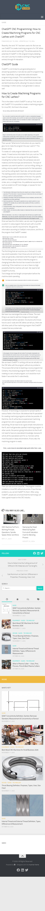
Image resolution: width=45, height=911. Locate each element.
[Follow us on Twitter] (41, 553)
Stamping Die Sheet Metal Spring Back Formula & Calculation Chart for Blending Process (30, 532)
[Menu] (42, 17)
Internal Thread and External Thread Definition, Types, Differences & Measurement (26, 651)
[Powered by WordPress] (14, 864)
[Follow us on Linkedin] (38, 553)
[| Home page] (22, 6)
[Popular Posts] (17, 599)
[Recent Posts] (7, 599)
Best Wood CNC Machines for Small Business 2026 (20, 750)
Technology (30, 620)
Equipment (16, 620)
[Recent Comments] (27, 599)
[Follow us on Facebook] (34, 553)
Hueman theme (34, 865)
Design (15, 633)
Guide (4, 22)
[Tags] (38, 599)
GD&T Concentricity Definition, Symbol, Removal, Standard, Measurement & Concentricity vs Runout (26, 610)
